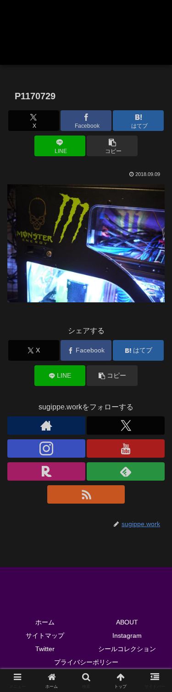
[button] (112, 146)
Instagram (127, 635)
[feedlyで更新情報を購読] (126, 471)
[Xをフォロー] (126, 425)
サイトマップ (45, 635)
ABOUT (127, 622)
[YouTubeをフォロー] (126, 448)
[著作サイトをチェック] (46, 425)
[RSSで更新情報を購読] (86, 494)
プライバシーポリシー (86, 662)
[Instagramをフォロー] (46, 448)
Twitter (45, 648)
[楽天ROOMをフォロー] (46, 471)
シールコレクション (127, 648)
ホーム (45, 622)
